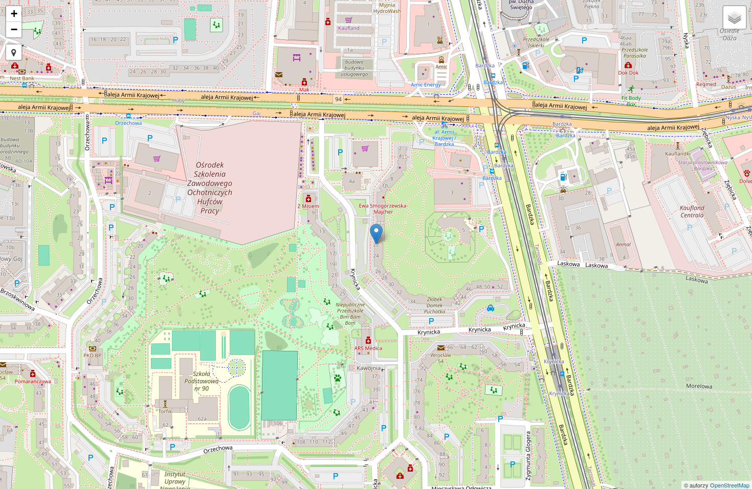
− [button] (14, 29)
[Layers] (734, 17)
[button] (13, 52)
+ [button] (14, 13)
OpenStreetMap (729, 485)
